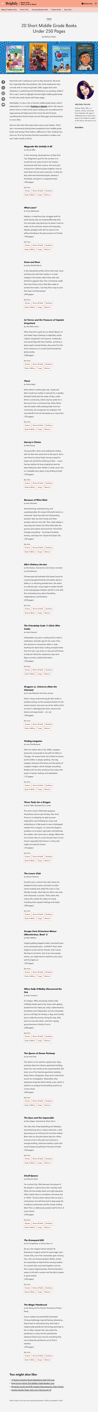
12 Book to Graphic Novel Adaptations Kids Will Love (33, 1380)
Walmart (47, 195)
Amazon (27, 191)
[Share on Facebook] (3, 83)
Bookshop (49, 191)
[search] (96, 4)
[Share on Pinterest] (3, 94)
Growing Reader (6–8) (40, 9)
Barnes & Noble (38, 191)
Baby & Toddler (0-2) (9, 9)
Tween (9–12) (56, 9)
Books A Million (30, 195)
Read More (79, 127)
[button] (9, 9)
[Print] (3, 105)
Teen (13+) (68, 9)
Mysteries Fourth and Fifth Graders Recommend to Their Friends (37, 1387)
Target (40, 195)
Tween (48, 19)
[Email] (3, 100)
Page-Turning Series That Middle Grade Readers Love (32, 1383)
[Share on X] (3, 88)
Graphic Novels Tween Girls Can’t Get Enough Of (31, 1390)
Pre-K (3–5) (24, 9)
